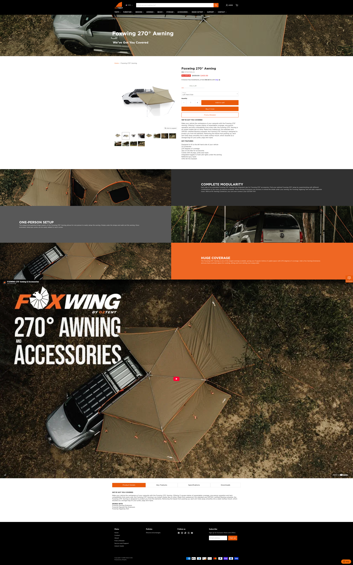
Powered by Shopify (120, 559)
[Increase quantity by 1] (197, 102)
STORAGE (170, 12)
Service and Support (121, 543)
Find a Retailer (210, 115)
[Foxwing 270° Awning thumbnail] (118, 136)
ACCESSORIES (182, 12)
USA (129, 5)
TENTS (117, 12)
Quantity (184, 98)
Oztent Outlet (119, 546)
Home (116, 63)
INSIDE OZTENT (198, 12)
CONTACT (221, 12)
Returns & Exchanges (153, 533)
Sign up (233, 538)
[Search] (216, 5)
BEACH (160, 12)
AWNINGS (150, 12)
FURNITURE (127, 12)
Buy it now (210, 109)
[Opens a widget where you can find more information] (346, 561)
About (116, 538)
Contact (117, 535)
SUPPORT (210, 12)
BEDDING (139, 12)
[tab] (129, 485)
